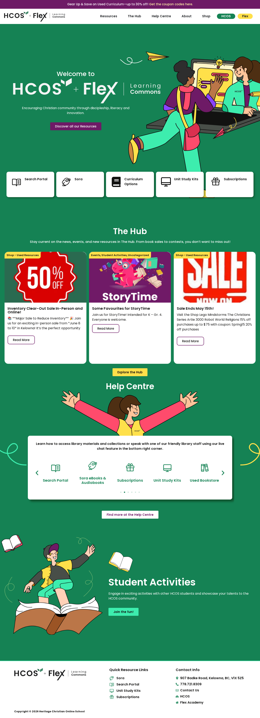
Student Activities (114, 255)
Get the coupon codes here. (171, 4)
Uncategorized (138, 255)
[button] (37, 473)
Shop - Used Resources (22, 255)
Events (95, 255)
